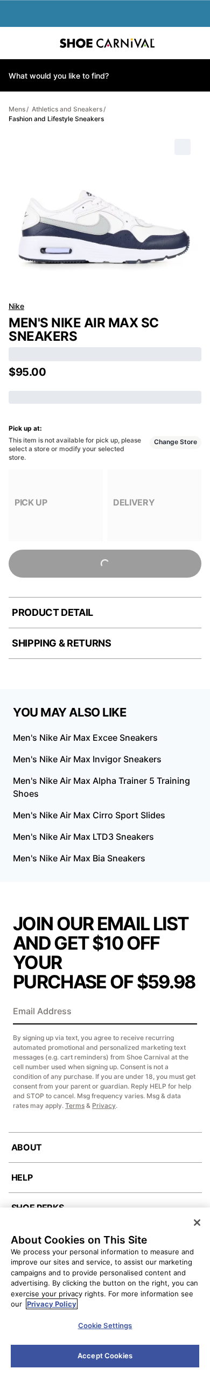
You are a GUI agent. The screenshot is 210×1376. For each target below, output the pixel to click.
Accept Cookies (105, 1355)
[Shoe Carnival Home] (107, 43)
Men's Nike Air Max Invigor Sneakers (87, 759)
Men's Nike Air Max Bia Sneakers (79, 858)
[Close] (197, 1222)
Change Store (175, 442)
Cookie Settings (105, 1325)
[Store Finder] (41, 43)
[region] (105, 1291)
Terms (75, 1105)
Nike (16, 306)
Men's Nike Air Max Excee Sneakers (85, 737)
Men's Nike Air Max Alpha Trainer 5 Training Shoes (101, 787)
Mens (17, 109)
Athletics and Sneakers (67, 109)
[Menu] (16, 43)
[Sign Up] (185, 1012)
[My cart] (196, 43)
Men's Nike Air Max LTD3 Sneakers (83, 836)
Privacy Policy (51, 1304)
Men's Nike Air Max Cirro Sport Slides (89, 815)
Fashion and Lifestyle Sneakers (56, 119)
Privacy (104, 1105)
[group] (56, 505)
